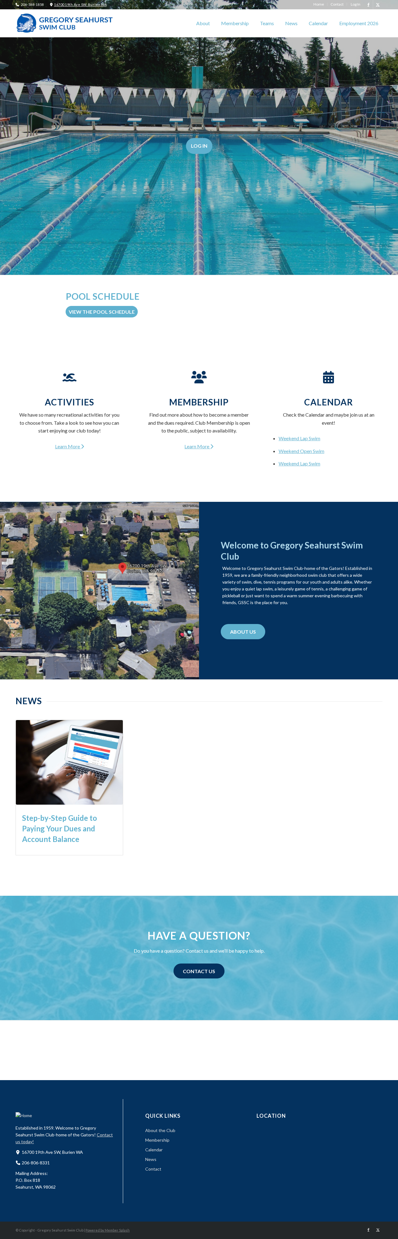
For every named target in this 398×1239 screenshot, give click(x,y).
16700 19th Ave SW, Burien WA (80, 4)
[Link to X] (377, 4)
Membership (199, 402)
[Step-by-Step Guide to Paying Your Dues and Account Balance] (69, 762)
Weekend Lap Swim (299, 438)
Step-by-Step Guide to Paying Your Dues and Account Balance (59, 828)
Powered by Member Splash (108, 1230)
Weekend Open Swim (301, 451)
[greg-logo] (65, 23)
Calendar (328, 402)
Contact (153, 1169)
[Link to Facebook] (368, 4)
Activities (69, 402)
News (150, 1159)
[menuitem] (318, 4)
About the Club (160, 1130)
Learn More (68, 446)
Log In (199, 146)
